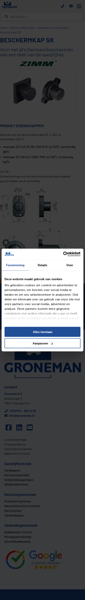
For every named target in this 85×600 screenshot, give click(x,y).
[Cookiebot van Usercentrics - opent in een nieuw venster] (63, 254)
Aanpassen (40, 343)
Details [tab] (42, 265)
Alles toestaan (42, 331)
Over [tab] (69, 265)
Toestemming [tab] (15, 265)
